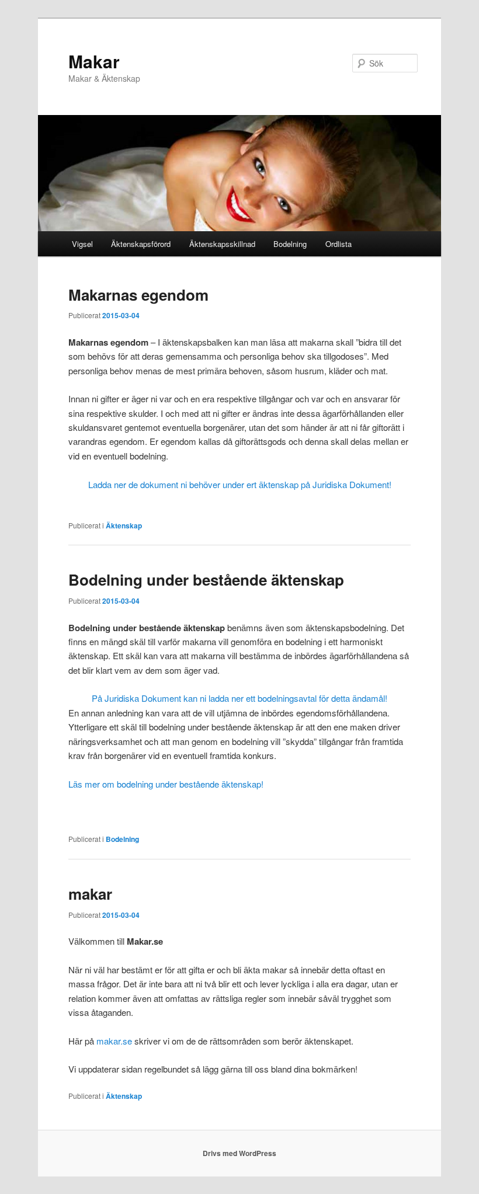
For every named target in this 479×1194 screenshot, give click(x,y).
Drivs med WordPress (239, 1153)
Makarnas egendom (138, 294)
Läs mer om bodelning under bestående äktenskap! (165, 784)
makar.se (114, 1041)
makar (90, 893)
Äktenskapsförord (141, 243)
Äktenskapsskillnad (222, 243)
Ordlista (338, 243)
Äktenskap (124, 525)
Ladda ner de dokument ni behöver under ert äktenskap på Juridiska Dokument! (239, 484)
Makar (94, 61)
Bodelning (290, 243)
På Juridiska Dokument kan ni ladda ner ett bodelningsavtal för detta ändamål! (239, 698)
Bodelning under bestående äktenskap (206, 579)
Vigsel (82, 243)
